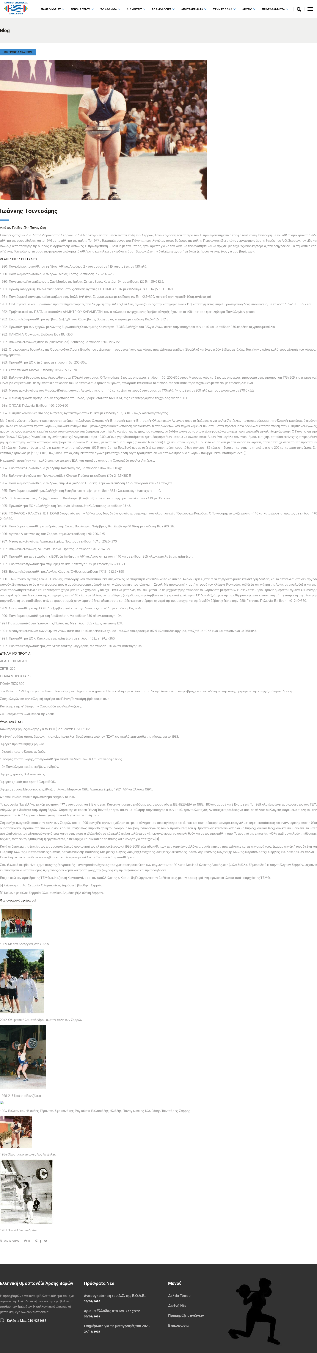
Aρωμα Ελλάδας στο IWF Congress (112, 1310)
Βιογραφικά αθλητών (18, 52)
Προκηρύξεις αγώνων (186, 1315)
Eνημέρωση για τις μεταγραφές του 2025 (117, 1325)
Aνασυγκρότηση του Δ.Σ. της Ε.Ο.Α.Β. (115, 1295)
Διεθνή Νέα (177, 1305)
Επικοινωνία (178, 1325)
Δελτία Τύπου (179, 1295)
